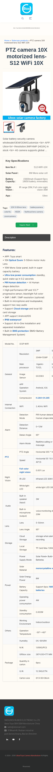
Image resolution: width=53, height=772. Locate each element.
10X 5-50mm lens (18, 207)
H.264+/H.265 (42, 398)
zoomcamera (10, 216)
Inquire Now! (25, 225)
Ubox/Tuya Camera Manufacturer (28, 756)
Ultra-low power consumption (20, 275)
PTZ (7, 457)
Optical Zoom (15, 260)
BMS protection (21, 331)
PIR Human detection (15, 282)
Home (7, 40)
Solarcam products (20, 40)
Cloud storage (21, 308)
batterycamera (36, 207)
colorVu (7, 212)
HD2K (17, 212)
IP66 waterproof (13, 319)
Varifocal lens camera (33, 212)
